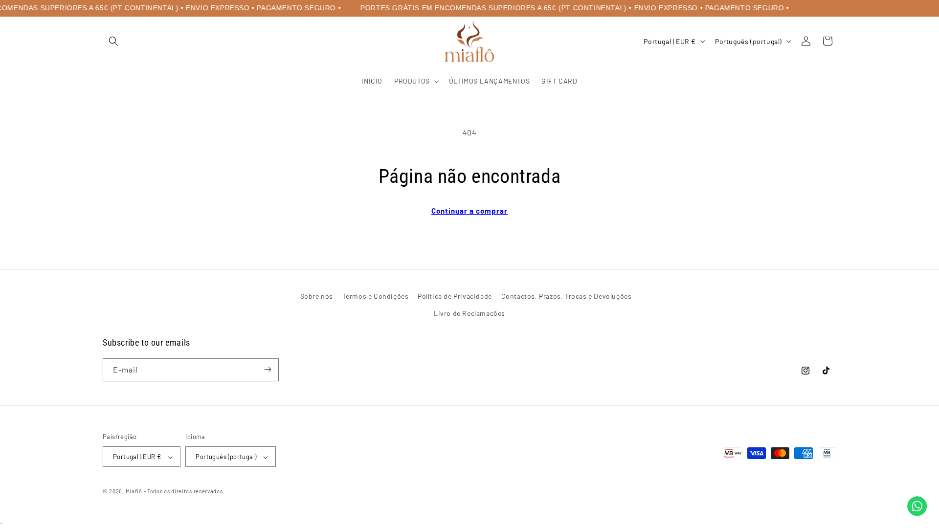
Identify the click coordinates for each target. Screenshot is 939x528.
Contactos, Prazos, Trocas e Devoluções (566, 296)
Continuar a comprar (469, 210)
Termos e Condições (375, 296)
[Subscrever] (267, 369)
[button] (113, 41)
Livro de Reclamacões (469, 313)
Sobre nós (316, 296)
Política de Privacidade (455, 296)
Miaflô (134, 491)
